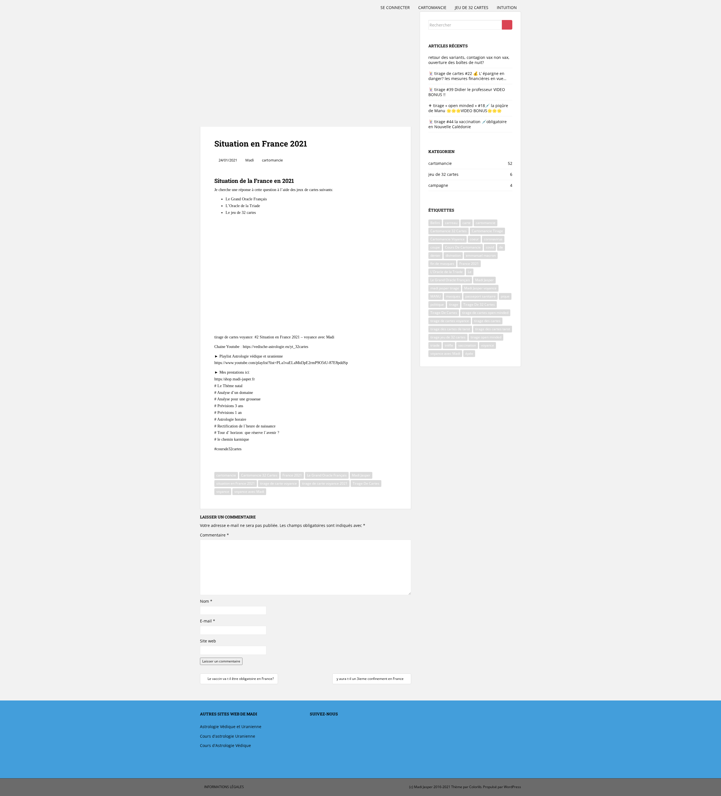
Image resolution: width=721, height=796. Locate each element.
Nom (206, 601)
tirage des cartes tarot (492, 329)
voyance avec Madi (249, 491)
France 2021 (292, 475)
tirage (453, 304)
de (501, 247)
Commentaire (214, 535)
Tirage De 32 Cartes (479, 304)
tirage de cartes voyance (449, 320)
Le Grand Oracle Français (327, 475)
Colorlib (475, 786)
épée (469, 353)
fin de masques (442, 263)
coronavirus (493, 239)
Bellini (435, 222)
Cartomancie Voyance (447, 239)
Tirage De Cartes (366, 483)
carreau (451, 222)
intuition (507, 7)
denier (435, 255)
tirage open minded (486, 337)
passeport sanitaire (480, 296)
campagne (438, 185)
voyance (222, 491)
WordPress (512, 786)
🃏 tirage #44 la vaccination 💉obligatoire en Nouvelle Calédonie (467, 124)
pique (505, 296)
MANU (435, 296)
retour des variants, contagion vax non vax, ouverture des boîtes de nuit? (468, 60)
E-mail (207, 621)
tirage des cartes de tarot (450, 329)
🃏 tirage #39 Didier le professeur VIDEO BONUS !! (466, 92)
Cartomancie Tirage (487, 231)
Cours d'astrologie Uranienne (227, 736)
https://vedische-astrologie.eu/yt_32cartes (275, 347)
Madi (249, 160)
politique (437, 304)
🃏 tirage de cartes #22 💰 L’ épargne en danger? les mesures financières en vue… (467, 76)
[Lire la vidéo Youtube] (305, 280)
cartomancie (432, 7)
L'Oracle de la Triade (446, 271)
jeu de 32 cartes (471, 7)
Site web (208, 641)
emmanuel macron (481, 255)
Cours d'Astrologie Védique (225, 745)
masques (453, 296)
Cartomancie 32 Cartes (259, 475)
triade (435, 345)
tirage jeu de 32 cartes (448, 337)
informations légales (224, 786)
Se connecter (395, 7)
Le (469, 271)
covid (490, 247)
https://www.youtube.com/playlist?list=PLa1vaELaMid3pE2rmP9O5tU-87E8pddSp (281, 363)
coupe (435, 247)
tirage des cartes (487, 320)
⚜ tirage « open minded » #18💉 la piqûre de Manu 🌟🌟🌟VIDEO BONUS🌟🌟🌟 (468, 108)
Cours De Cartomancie (463, 247)
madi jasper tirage (444, 288)
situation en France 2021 (235, 483)
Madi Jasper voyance (480, 288)
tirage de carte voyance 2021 (325, 483)
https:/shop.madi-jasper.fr (234, 379)
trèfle (449, 345)
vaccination (467, 345)
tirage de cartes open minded (485, 312)
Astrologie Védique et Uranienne (230, 726)
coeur (474, 239)
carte (466, 222)
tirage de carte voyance (278, 483)
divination (453, 255)
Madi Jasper (361, 475)
